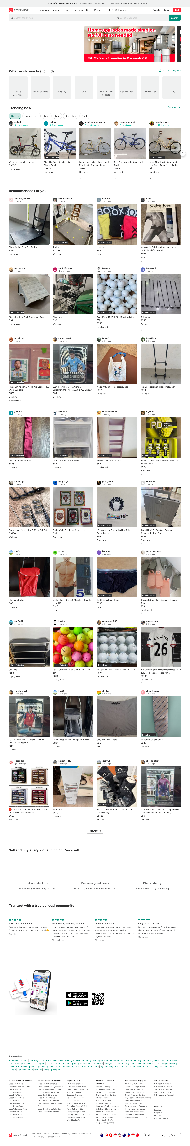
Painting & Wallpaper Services (78, 1098)
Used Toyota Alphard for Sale (49, 1089)
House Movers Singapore (135, 1109)
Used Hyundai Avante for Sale (49, 1109)
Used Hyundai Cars (16, 1098)
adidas (85, 1060)
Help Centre (36, 1134)
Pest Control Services (133, 1100)
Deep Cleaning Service (105, 1123)
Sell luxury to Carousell (163, 1089)
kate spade (93, 1066)
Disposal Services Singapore (136, 1117)
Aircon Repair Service (104, 1112)
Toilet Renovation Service (77, 1092)
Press (55, 1134)
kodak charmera (54, 1063)
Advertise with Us (84, 1134)
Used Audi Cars (15, 1092)
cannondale (14, 1066)
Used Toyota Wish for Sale (48, 1084)
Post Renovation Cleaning (135, 1112)
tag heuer (130, 1063)
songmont (114, 1060)
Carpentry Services (74, 1095)
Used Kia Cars (14, 1100)
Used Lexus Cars (15, 1112)
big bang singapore (109, 1066)
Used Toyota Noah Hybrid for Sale (51, 1087)
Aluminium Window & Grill (77, 1106)
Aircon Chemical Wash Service (108, 1117)
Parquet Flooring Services (106, 1092)
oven (30, 1069)
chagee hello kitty (169, 1063)
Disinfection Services (133, 1103)
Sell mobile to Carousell (163, 1084)
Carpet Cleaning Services (135, 1087)
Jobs (74, 1134)
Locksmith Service (103, 1103)
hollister (24, 1060)
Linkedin (157, 1116)
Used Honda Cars (16, 1089)
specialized (103, 1060)
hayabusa (147, 1066)
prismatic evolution (86, 1063)
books (100, 1063)
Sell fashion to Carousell (163, 1087)
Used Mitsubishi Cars (17, 1103)
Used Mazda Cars (16, 1114)
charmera (120, 1063)
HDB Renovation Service (76, 1084)
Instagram (158, 1113)
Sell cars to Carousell (162, 1092)
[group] (95, 44)
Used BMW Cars (15, 1095)
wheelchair (58, 1060)
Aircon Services (73, 1100)
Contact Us (47, 1134)
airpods (41, 1063)
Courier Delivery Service (134, 1114)
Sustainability (64, 1134)
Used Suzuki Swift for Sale (48, 1112)
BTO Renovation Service (76, 1087)
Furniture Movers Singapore (136, 1106)
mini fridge (34, 1060)
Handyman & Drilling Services (107, 1106)
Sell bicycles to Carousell (164, 1095)
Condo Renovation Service (77, 1089)
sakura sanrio (153, 1063)
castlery (67, 1063)
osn (34, 1063)
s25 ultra (124, 1066)
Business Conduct (53, 1137)
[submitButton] (175, 18)
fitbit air (173, 1066)
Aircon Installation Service (106, 1114)
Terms (34, 1137)
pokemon (141, 1063)
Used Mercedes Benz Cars (19, 1087)
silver (139, 1066)
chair (163, 1060)
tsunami (38, 1069)
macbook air (126, 1060)
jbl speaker (26, 1063)
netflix (24, 1066)
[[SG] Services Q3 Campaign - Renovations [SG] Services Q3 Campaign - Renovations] (129, 44)
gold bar (32, 1066)
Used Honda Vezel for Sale (48, 1100)
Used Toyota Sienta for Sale (49, 1092)
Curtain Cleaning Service (135, 1095)
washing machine (72, 1060)
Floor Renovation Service (77, 1117)
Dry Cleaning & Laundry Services (138, 1098)
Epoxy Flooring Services (105, 1089)
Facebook (158, 1110)
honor (132, 1066)
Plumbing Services (103, 1098)
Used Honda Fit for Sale (47, 1098)
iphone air (55, 1069)
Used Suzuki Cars (16, 1117)
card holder (46, 1060)
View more (95, 830)
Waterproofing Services (76, 1112)
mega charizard (161, 1066)
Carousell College (161, 1118)
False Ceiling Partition (75, 1109)
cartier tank (14, 1063)
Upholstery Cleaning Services (107, 1109)
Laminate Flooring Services (106, 1087)
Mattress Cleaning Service (135, 1092)
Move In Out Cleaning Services (137, 1084)
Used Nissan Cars (16, 1106)
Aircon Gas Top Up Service (106, 1120)
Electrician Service (103, 1100)
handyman (109, 1063)
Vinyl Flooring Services (76, 1120)
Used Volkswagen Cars (18, 1109)
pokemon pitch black (47, 1066)
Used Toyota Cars (16, 1084)
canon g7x (172, 1060)
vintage (12, 1069)
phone (46, 1069)
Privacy (41, 1137)
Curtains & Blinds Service (106, 1095)
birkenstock (64, 1066)
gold (74, 1063)
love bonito (14, 1060)
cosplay (137, 1060)
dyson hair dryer (79, 1066)
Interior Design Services (76, 1103)
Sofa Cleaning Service (134, 1089)
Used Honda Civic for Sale (48, 1095)
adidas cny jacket (151, 1060)
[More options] (10, 179)
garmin (93, 1060)
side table (22, 1069)
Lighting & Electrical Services (78, 1114)
